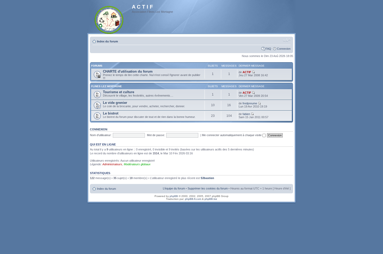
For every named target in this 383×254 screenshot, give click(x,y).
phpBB (174, 196)
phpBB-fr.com (193, 199)
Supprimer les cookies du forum (208, 188)
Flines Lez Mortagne (106, 86)
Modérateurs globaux (137, 164)
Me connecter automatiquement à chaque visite (232, 135)
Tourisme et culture (118, 92)
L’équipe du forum (174, 188)
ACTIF (247, 72)
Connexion (284, 48)
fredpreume (250, 103)
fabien (246, 114)
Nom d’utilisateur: (101, 135)
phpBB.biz (211, 199)
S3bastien (207, 178)
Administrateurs (112, 164)
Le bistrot (110, 113)
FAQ (268, 48)
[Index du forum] (109, 19)
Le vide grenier (115, 103)
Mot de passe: (156, 135)
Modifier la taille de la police (287, 40)
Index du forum (107, 41)
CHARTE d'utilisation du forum (128, 71)
